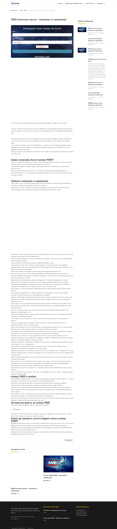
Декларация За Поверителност (74, 3)
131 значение (16, 409)
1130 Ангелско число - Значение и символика (42, 10)
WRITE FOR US (89, 3)
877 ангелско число (81, 515)
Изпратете (42, 51)
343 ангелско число (81, 513)
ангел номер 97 (80, 510)
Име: (14, 31)
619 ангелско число (81, 512)
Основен (60, 3)
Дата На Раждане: (18, 39)
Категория (100, 3)
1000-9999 (23, 10)
